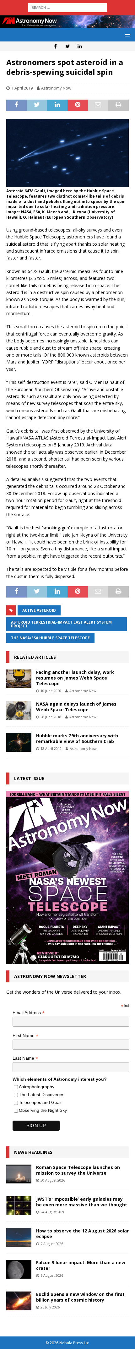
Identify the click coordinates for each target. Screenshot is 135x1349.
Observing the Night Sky (43, 1110)
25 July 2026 (50, 1307)
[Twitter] (67, 46)
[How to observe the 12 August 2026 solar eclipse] (18, 1237)
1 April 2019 (22, 88)
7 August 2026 (51, 1243)
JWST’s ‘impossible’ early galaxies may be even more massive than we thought (81, 1202)
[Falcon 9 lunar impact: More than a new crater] (18, 1269)
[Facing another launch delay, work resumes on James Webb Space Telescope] (18, 678)
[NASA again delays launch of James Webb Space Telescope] (18, 710)
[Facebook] (55, 46)
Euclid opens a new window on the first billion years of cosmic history (80, 1297)
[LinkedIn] (79, 46)
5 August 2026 (51, 1275)
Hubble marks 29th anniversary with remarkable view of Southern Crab (77, 738)
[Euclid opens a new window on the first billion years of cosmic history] (18, 1301)
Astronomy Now (56, 88)
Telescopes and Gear (40, 1102)
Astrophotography (36, 1086)
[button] (126, 34)
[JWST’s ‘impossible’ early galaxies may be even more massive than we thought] (18, 1205)
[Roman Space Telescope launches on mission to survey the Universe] (18, 1174)
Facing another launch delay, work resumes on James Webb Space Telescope (75, 677)
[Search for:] (67, 7)
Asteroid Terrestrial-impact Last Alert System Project (61, 624)
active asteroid (39, 610)
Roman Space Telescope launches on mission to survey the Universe (78, 1170)
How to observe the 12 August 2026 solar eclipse (82, 1233)
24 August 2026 (52, 1212)
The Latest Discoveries (41, 1094)
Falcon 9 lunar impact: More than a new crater (80, 1265)
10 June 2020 (50, 690)
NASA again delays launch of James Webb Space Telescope (76, 707)
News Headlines (33, 1152)
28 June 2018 (50, 716)
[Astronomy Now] (67, 24)
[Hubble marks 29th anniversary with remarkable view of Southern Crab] (18, 742)
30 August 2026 (52, 1180)
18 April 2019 (51, 748)
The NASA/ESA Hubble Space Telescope (50, 638)
